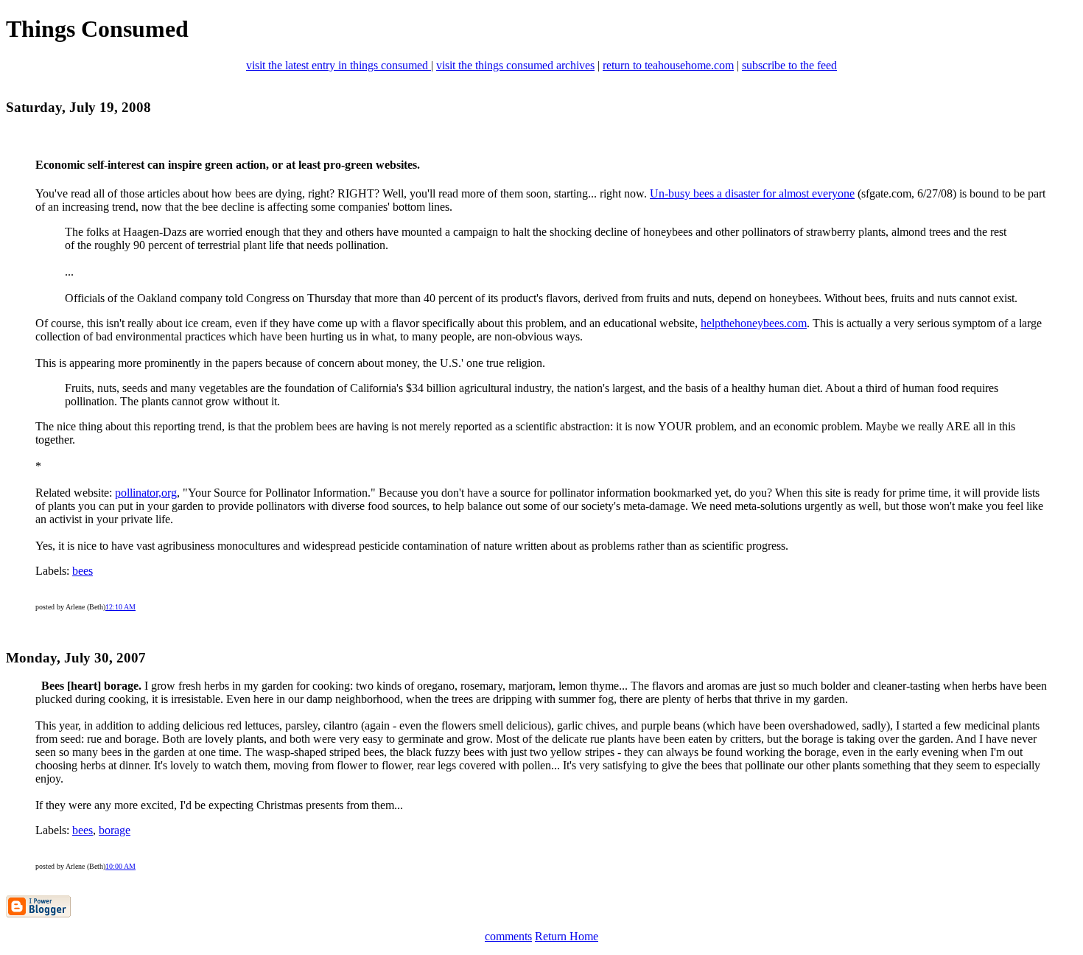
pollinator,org (146, 492)
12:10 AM (120, 607)
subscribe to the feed (789, 65)
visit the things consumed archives (515, 65)
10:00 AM (120, 866)
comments (508, 936)
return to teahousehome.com (668, 65)
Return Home (566, 936)
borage (114, 830)
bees (82, 570)
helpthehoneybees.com (754, 323)
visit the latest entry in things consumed (338, 65)
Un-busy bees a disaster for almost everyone (752, 193)
